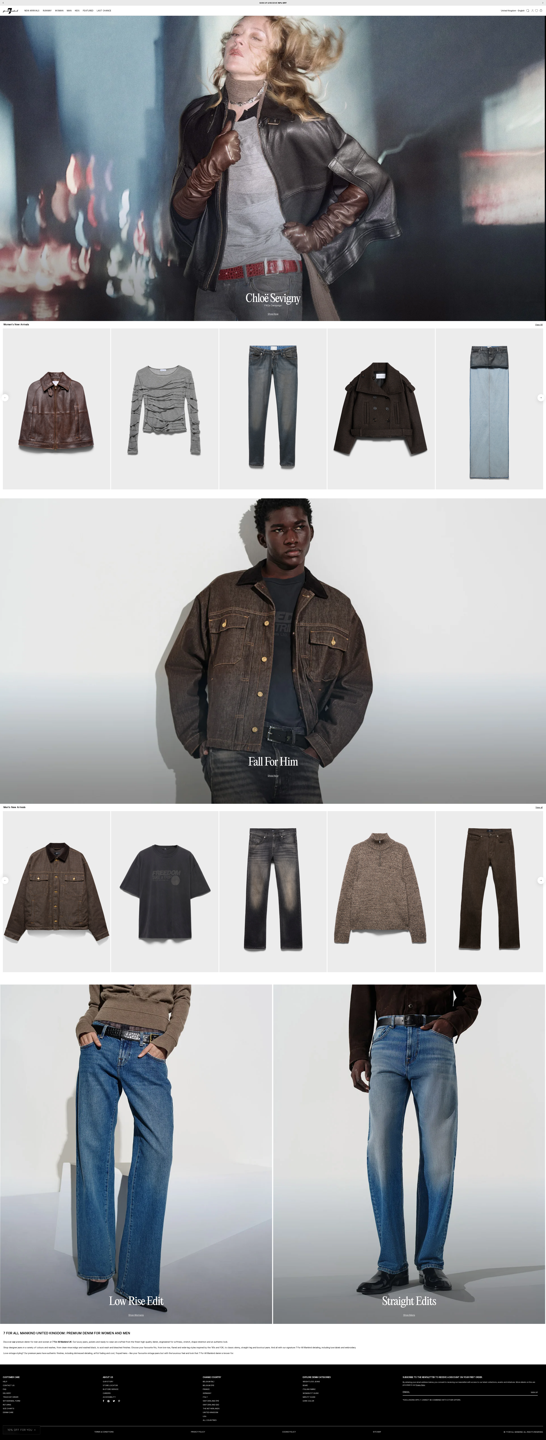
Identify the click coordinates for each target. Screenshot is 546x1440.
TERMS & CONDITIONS (104, 1432)
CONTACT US (9, 1385)
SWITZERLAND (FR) (211, 1401)
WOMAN (59, 10)
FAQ (4, 1389)
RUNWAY (47, 10)
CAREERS (107, 1393)
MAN (69, 10)
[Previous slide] (5, 397)
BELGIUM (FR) (208, 1385)
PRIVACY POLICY (198, 1432)
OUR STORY (108, 1382)
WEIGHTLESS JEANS (311, 1382)
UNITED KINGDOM (210, 1412)
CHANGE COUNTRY (212, 1377)
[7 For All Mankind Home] (10, 11)
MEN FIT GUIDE (309, 1397)
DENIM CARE (8, 1412)
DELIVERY (7, 1393)
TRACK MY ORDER (10, 1397)
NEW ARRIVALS (32, 10)
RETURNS (7, 1405)
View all (539, 807)
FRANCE (206, 1389)
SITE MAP (377, 1432)
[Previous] (3, 3)
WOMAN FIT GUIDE (311, 1393)
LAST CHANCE (104, 10)
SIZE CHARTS (8, 1408)
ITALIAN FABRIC (309, 1389)
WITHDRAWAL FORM (11, 1401)
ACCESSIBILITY (109, 1397)
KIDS (77, 10)
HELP (5, 1382)
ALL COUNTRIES (210, 1420)
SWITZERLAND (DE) (211, 1405)
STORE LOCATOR (110, 1385)
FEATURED (88, 10)
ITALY (205, 1397)
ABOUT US (108, 1377)
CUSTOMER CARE (11, 1377)
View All (539, 324)
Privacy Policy (420, 1385)
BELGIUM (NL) (208, 1382)
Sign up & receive (273, 3)
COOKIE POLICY (289, 1432)
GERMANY (207, 1393)
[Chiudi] (35, 1430)
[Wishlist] (536, 10)
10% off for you (20, 1430)
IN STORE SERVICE (110, 1389)
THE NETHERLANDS (211, 1408)
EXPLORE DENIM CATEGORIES (317, 1377)
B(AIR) (305, 1385)
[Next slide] (541, 397)
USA (204, 1416)
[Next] (543, 3)
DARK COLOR (308, 1401)
